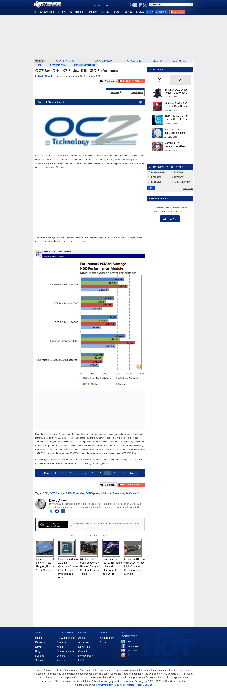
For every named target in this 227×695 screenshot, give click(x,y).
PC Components (66, 638)
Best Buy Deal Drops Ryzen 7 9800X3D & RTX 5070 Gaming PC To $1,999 (176, 91)
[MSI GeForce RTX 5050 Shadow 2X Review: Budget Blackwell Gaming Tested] (88, 548)
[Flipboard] (140, 5)
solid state (106, 493)
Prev (46, 473)
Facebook (132, 646)
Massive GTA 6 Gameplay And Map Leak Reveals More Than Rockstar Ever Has (175, 145)
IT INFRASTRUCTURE (98, 11)
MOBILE (79, 11)
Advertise (83, 642)
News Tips (84, 647)
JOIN (105, 5)
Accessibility (107, 638)
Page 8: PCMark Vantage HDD (52, 102)
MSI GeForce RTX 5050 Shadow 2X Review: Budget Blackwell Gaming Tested (90, 566)
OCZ (52, 493)
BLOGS (140, 11)
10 (123, 473)
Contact (82, 651)
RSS (129, 655)
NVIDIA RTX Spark (180, 61)
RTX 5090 (156, 177)
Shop (150, 12)
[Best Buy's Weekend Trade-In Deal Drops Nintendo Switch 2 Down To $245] (157, 106)
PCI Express (92, 493)
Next (133, 473)
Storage (60, 493)
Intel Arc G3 (157, 61)
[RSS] (145, 5)
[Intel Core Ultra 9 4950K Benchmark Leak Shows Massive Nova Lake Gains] (157, 133)
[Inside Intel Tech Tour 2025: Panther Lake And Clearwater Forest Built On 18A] (111, 548)
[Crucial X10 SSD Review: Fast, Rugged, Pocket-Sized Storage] (44, 548)
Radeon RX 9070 (182, 182)
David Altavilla (59, 500)
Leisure (61, 655)
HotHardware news (104, 523)
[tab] (159, 80)
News (38, 647)
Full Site (39, 655)
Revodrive (118, 493)
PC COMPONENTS (49, 11)
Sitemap (39, 660)
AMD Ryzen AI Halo (134, 61)
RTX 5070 (156, 182)
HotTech (82, 660)
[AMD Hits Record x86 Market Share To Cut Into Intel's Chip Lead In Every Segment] (157, 120)
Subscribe (161, 12)
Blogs (38, 651)
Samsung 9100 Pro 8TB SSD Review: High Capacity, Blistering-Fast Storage (134, 566)
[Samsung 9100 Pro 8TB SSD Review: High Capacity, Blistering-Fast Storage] (132, 548)
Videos (61, 660)
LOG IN (97, 5)
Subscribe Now (170, 219)
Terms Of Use (144, 685)
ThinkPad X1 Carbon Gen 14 (66, 61)
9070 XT (178, 177)
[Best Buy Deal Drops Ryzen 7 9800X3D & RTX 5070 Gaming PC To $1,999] (157, 93)
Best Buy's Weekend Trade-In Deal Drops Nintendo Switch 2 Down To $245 (175, 105)
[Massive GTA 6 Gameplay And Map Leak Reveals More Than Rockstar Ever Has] (157, 146)
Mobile (60, 647)
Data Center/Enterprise (84, 65)
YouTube (132, 650)
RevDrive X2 (132, 493)
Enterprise (78, 493)
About (81, 638)
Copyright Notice (125, 685)
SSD (45, 493)
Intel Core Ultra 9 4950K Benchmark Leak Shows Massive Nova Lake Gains (176, 131)
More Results (188, 189)
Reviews (40, 642)
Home (38, 638)
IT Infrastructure (58, 65)
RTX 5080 (178, 172)
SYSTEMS (67, 11)
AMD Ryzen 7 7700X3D (103, 61)
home (39, 65)
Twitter (130, 641)
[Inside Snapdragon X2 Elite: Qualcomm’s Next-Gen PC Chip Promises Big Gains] (66, 548)
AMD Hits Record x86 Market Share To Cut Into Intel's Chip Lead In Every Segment (176, 118)
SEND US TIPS (117, 5)
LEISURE (117, 11)
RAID (69, 493)
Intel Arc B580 (158, 172)
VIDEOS (129, 11)
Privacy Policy (86, 655)
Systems (61, 642)
